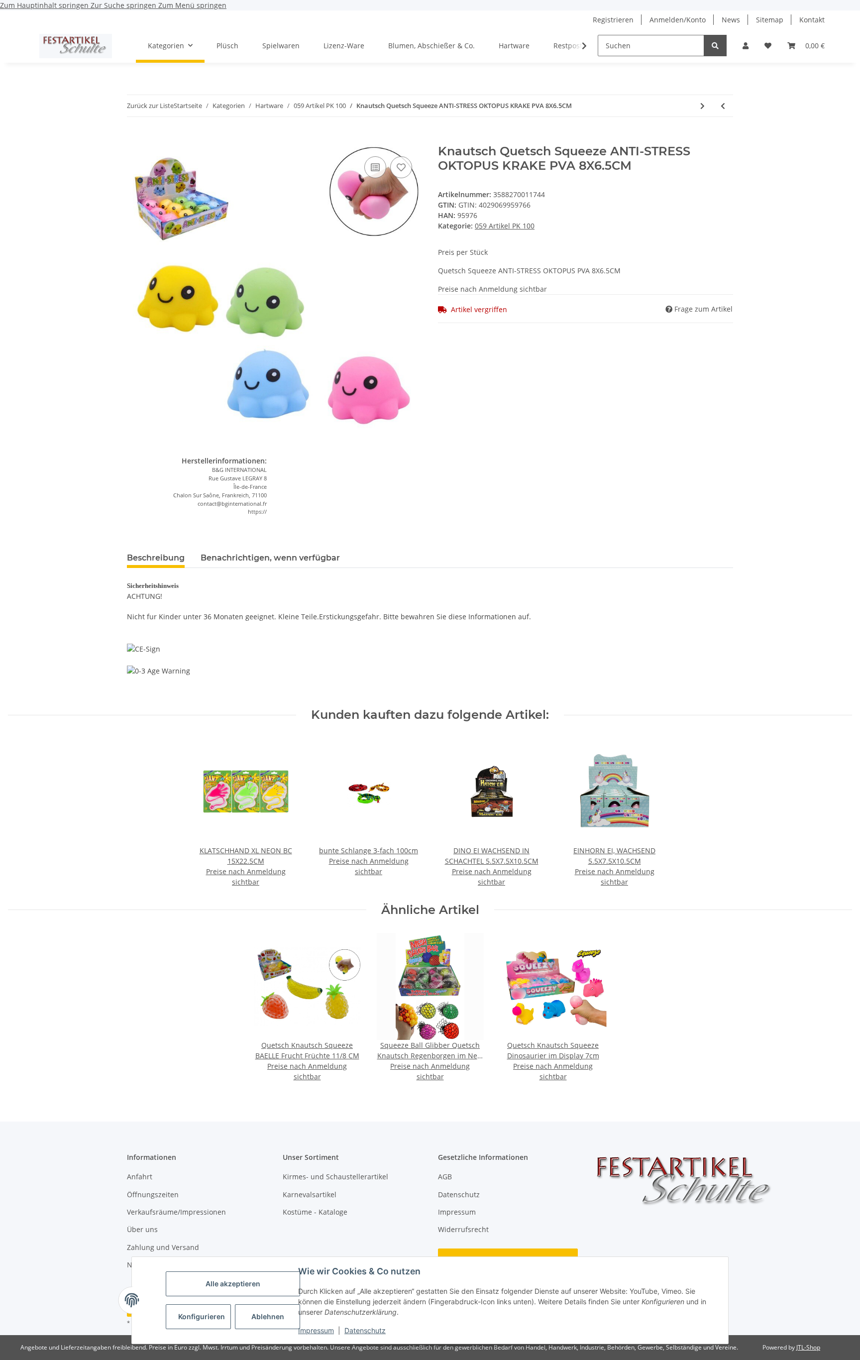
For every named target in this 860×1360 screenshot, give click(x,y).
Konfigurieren (201, 1316)
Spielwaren (281, 45)
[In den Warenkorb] (135, 138)
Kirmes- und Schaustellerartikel (335, 1176)
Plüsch (227, 45)
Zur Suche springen (124, 5)
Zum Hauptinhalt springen (45, 5)
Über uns (142, 1229)
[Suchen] (715, 45)
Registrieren (613, 19)
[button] (745, 45)
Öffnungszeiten (153, 1194)
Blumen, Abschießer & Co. (431, 45)
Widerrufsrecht (463, 1229)
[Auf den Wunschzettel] (401, 167)
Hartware (514, 45)
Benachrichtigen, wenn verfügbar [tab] (270, 558)
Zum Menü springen (192, 5)
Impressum (316, 1330)
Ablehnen (267, 1316)
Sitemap (769, 19)
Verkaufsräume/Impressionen (176, 1212)
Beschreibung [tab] (156, 558)
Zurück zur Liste (150, 105)
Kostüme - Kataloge (315, 1212)
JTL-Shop (808, 1347)
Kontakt (812, 19)
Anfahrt (139, 1176)
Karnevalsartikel (309, 1194)
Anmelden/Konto (677, 19)
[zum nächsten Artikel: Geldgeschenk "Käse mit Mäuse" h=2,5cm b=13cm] (702, 105)
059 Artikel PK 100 (505, 225)
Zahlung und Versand (163, 1247)
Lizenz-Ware (343, 45)
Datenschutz (365, 1330)
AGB (445, 1176)
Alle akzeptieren (233, 1283)
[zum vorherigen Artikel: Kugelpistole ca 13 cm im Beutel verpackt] (723, 105)
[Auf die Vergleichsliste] (375, 167)
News (731, 19)
